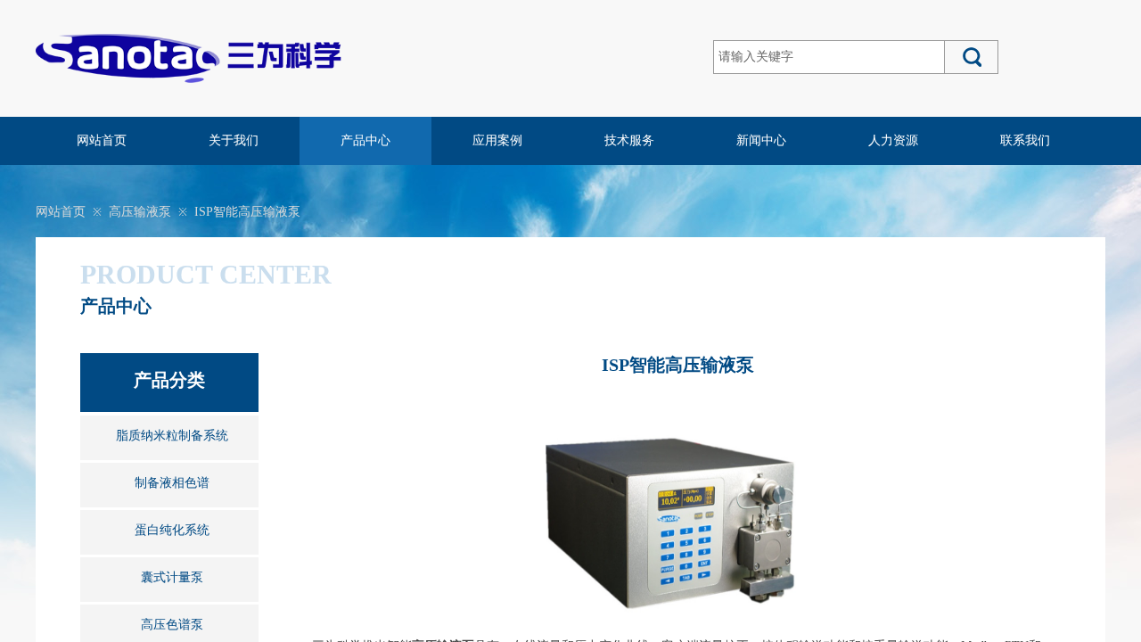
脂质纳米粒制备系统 (172, 435)
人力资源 (893, 140)
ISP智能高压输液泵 (247, 211)
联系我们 (1025, 140)
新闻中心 (761, 140)
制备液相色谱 (172, 483)
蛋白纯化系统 (172, 530)
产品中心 (365, 140)
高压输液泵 (140, 211)
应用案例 (497, 140)
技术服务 (629, 140)
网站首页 (102, 140)
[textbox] (829, 57)
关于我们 (234, 140)
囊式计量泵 (172, 577)
